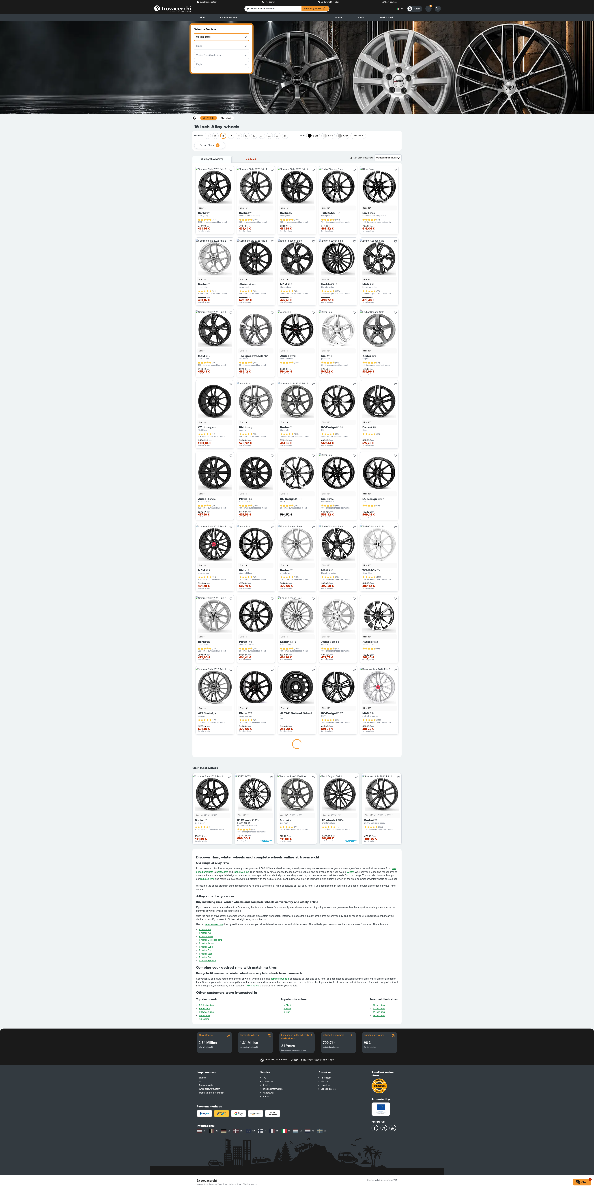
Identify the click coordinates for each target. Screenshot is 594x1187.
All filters (211, 145)
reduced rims (207, 1163)
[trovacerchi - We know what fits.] (172, 8)
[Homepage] (194, 118)
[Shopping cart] (438, 9)
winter (350, 1156)
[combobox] (221, 37)
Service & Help (387, 17)
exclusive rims (241, 1156)
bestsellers (222, 1156)
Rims (202, 17)
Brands (338, 17)
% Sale (361, 17)
